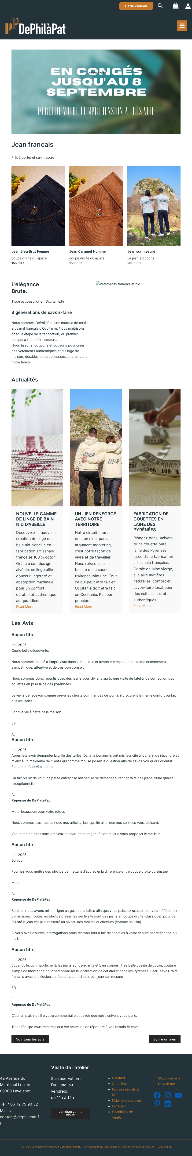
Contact (118, 1078)
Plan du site (27, 1146)
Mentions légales (47, 1146)
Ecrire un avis (164, 1039)
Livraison (119, 1106)
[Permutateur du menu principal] (182, 25)
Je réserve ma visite (70, 1113)
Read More (24, 607)
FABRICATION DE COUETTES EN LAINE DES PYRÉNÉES (151, 521)
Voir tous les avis (30, 1039)
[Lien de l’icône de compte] (188, 6)
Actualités (120, 1084)
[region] (96, 92)
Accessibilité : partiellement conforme (111, 1146)
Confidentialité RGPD (72, 1146)
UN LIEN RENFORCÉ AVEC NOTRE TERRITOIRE (95, 519)
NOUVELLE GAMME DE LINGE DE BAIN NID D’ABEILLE (36, 519)
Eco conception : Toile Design (154, 1146)
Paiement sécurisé (126, 1100)
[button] (136, 6)
